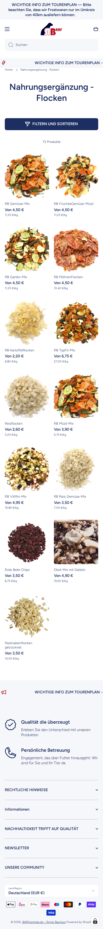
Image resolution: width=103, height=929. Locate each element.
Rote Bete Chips (17, 570)
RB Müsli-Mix (64, 424)
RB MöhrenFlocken (68, 277)
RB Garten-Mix (16, 277)
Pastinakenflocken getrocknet (18, 645)
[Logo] (51, 29)
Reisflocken (14, 424)
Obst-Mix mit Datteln (70, 570)
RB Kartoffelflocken (19, 350)
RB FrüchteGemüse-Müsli (73, 204)
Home (9, 69)
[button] (95, 29)
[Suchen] (9, 45)
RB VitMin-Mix (15, 497)
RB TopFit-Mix (64, 350)
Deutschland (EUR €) (26, 893)
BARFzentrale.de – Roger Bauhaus (44, 922)
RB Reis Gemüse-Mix (70, 497)
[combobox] (51, 45)
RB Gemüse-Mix (17, 204)
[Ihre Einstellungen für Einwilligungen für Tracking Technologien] (95, 921)
